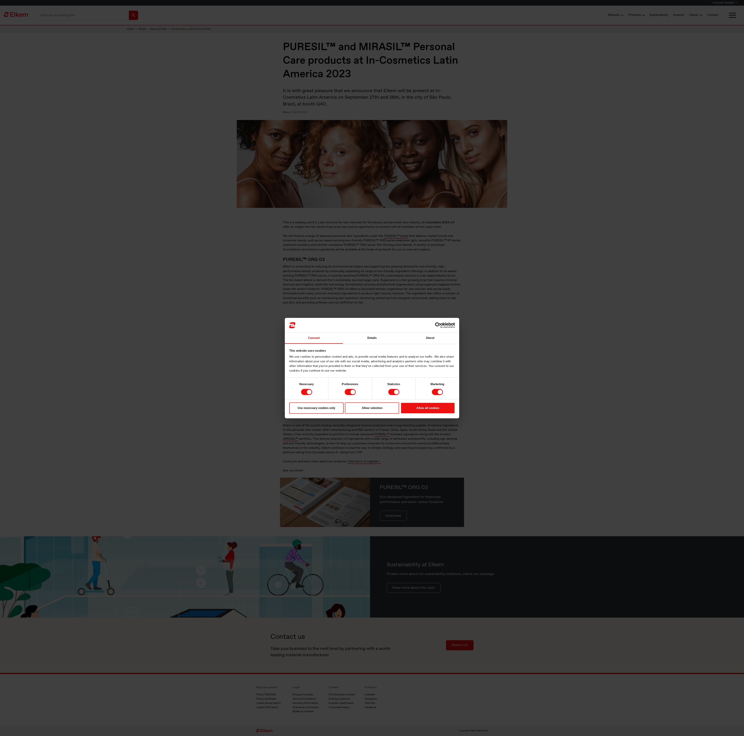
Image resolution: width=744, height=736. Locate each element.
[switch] (350, 392)
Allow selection (372, 408)
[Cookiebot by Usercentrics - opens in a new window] (438, 325)
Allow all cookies (427, 408)
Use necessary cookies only (316, 408)
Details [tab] (372, 338)
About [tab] (430, 338)
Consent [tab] (314, 338)
